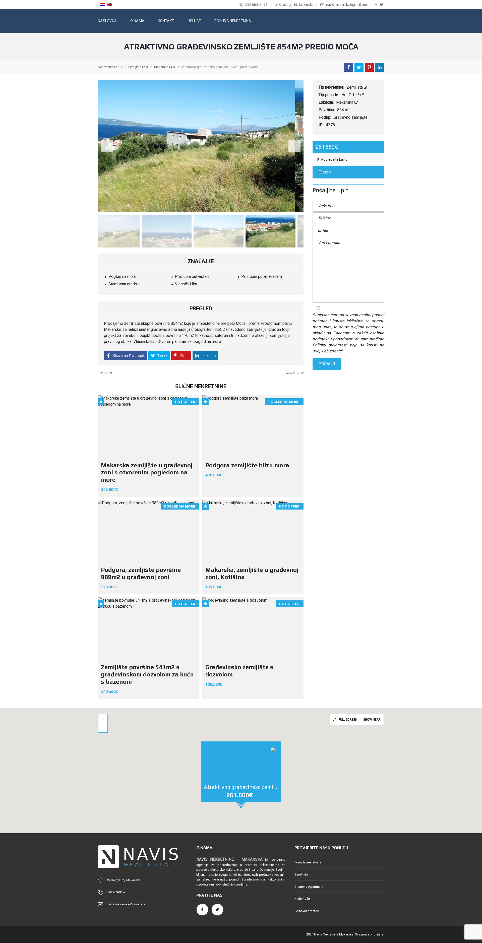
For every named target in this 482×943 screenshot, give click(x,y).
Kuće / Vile (302, 899)
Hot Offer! (350, 94)
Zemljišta (355, 87)
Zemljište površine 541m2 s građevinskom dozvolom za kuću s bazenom (147, 674)
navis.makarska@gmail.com (347, 5)
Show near (372, 719)
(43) (164, 67)
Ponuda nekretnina (307, 862)
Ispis (327, 172)
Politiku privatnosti (330, 345)
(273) (110, 67)
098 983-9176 (256, 5)
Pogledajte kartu (334, 159)
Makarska (345, 102)
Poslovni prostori (306, 911)
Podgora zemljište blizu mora (247, 465)
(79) (138, 67)
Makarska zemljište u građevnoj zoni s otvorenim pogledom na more (147, 472)
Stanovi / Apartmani (308, 887)
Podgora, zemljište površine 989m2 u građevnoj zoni (141, 573)
